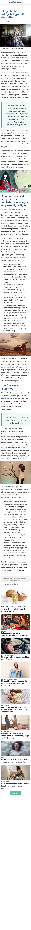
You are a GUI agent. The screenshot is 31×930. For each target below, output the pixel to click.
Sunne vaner (5, 605)
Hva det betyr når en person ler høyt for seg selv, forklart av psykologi (14, 683)
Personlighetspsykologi (9, 679)
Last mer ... (15, 793)
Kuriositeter (5, 782)
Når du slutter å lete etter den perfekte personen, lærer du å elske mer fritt (14, 709)
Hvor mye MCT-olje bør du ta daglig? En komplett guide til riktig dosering (13, 609)
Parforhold (5, 705)
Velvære (3, 7)
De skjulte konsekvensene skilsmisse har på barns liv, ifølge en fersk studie (15, 735)
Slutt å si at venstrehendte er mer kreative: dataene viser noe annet (15, 786)
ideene (16, 141)
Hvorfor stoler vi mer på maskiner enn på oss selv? (15, 658)
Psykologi (4, 758)
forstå (24, 257)
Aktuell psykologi (7, 655)
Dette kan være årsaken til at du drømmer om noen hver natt (14, 761)
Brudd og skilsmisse (7, 731)
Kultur (3, 631)
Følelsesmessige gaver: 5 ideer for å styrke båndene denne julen (15, 634)
